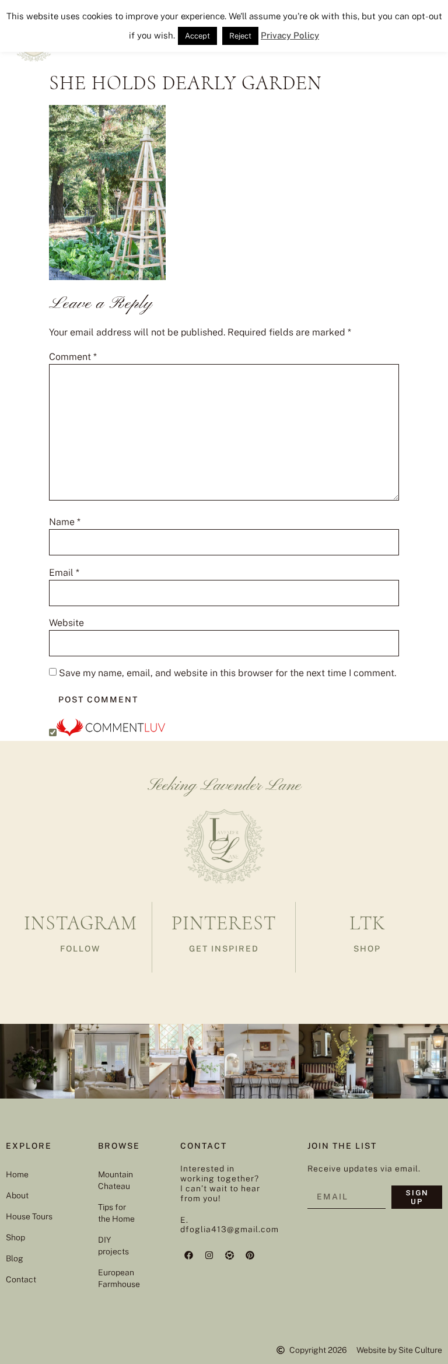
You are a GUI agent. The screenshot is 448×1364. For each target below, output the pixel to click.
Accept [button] (197, 36)
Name (64, 522)
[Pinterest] (250, 1255)
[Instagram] (209, 1255)
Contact (21, 1279)
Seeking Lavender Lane (224, 786)
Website (66, 623)
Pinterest (224, 923)
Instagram (80, 923)
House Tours (29, 1216)
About (17, 1195)
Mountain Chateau (115, 1180)
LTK (367, 923)
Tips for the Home (116, 1212)
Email (64, 573)
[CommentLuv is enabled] (111, 733)
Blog (14, 1258)
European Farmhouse (117, 1278)
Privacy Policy (290, 35)
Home (17, 1174)
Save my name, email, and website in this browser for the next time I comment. (227, 673)
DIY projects (113, 1245)
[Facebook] (189, 1255)
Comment (73, 357)
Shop (15, 1237)
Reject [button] (240, 36)
